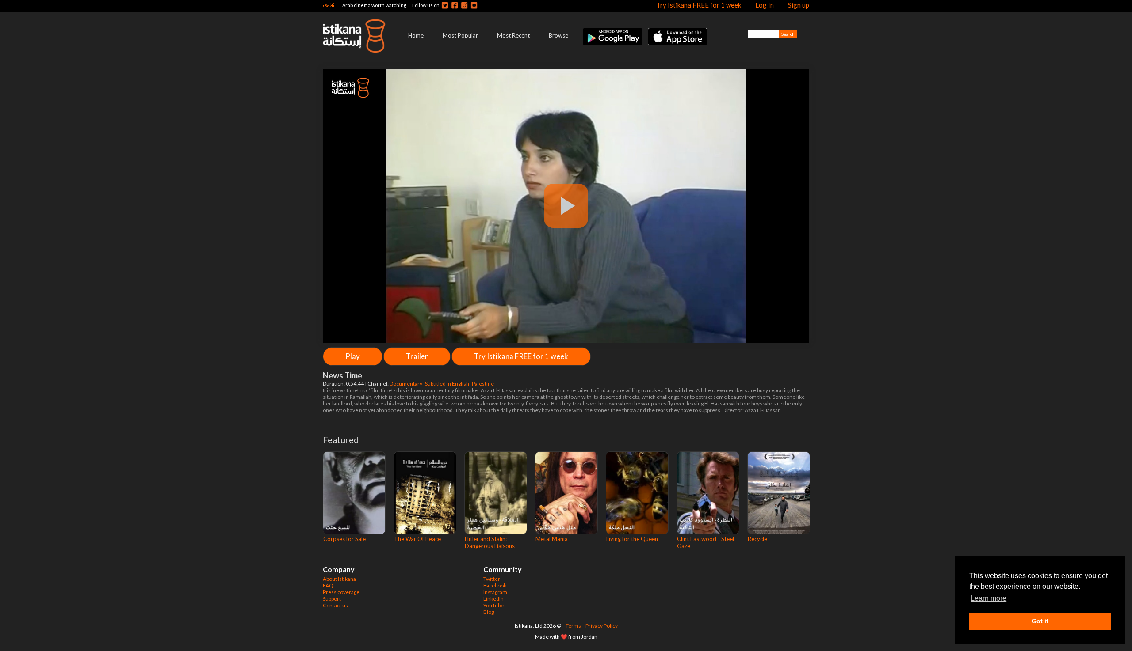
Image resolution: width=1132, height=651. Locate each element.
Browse (558, 35)
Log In (764, 5)
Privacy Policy (601, 625)
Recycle (757, 538)
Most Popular (460, 35)
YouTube (493, 605)
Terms (573, 625)
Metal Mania (551, 538)
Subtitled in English (447, 383)
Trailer (417, 356)
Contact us (335, 605)
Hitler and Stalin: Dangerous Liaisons (490, 542)
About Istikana (339, 578)
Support (332, 598)
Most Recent (513, 35)
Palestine (483, 383)
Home (416, 35)
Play (352, 356)
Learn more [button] (988, 598)
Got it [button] (1040, 621)
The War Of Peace (417, 538)
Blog (488, 612)
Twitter (491, 578)
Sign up (798, 5)
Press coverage (341, 592)
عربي (328, 3)
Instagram (495, 592)
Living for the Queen (632, 538)
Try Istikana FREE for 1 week (698, 5)
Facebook (494, 585)
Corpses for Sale (344, 538)
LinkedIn (493, 598)
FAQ (328, 585)
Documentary (406, 383)
